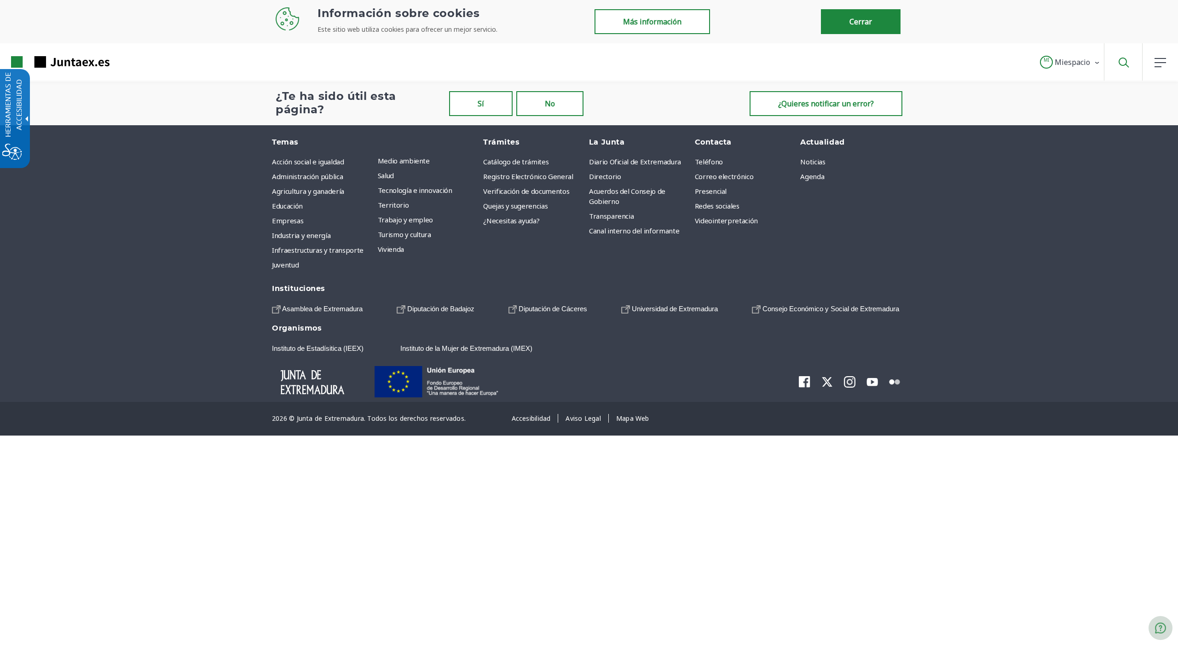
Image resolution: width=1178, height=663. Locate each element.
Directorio (605, 176)
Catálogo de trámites (516, 161)
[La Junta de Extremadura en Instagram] (849, 381)
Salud (386, 175)
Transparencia (611, 216)
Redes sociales (717, 205)
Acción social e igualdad (308, 161)
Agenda (812, 176)
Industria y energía (301, 235)
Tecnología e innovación (415, 190)
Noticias (812, 161)
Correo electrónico (724, 176)
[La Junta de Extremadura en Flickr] (895, 381)
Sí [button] (481, 104)
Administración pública (307, 176)
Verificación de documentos (526, 191)
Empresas (287, 220)
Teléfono (709, 161)
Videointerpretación (726, 220)
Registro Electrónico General (528, 176)
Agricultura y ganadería (308, 191)
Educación (287, 205)
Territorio (393, 204)
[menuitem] (428, 161)
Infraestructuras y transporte (318, 250)
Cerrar (860, 22)
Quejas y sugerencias (515, 205)
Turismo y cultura (404, 234)
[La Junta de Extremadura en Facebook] (804, 381)
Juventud (285, 264)
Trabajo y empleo (405, 219)
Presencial (711, 191)
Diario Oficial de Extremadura (635, 161)
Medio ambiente (404, 160)
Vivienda (391, 249)
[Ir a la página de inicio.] (43, 62)
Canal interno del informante (634, 230)
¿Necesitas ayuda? (511, 220)
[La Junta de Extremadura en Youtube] (872, 381)
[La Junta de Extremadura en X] (827, 381)
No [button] (550, 104)
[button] (1070, 62)
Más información (652, 22)
